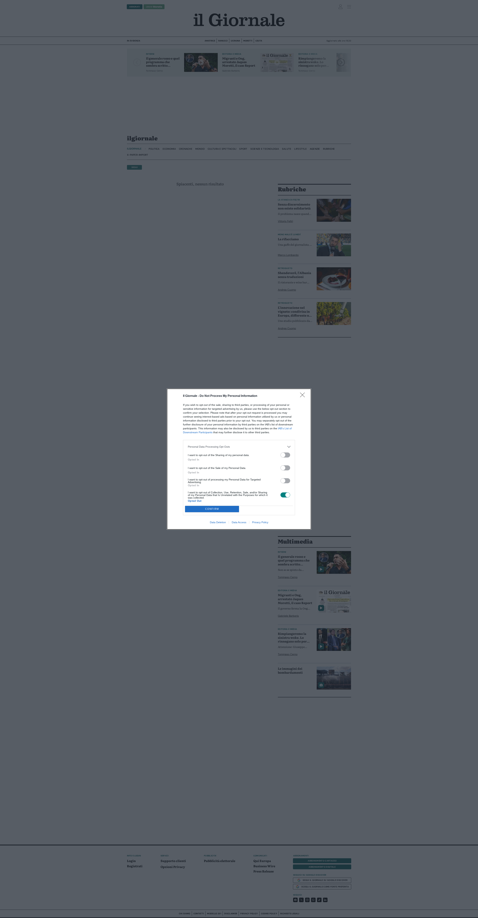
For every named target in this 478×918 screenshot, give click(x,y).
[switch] (285, 455)
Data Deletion (218, 522)
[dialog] (239, 459)
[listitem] (239, 447)
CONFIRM (212, 509)
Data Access (239, 522)
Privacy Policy (260, 522)
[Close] (303, 396)
